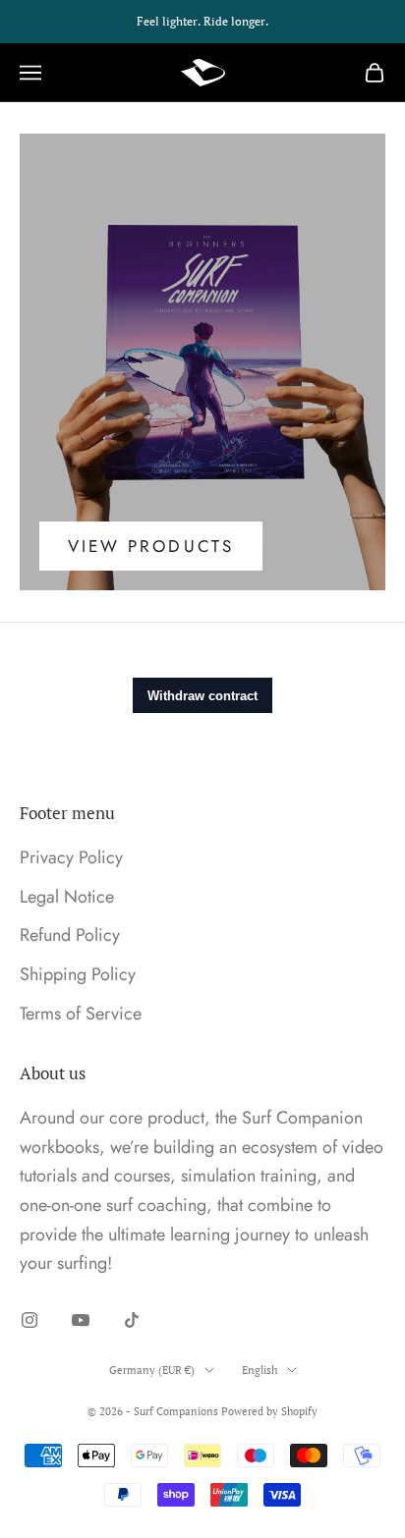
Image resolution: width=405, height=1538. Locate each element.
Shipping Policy (78, 974)
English (259, 1370)
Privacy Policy (71, 857)
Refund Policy (70, 935)
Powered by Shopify (269, 1411)
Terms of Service (81, 1013)
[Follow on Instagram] (29, 1320)
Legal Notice (67, 896)
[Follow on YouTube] (80, 1320)
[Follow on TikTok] (132, 1320)
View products (151, 546)
